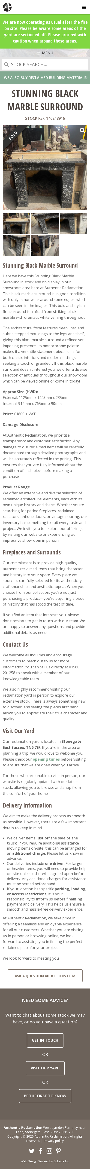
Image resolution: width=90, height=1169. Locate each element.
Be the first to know (45, 1096)
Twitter (32, 1151)
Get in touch (45, 1040)
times (54, 759)
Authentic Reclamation (7, 7)
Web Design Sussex (35, 1161)
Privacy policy (54, 1140)
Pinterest (58, 1151)
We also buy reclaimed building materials (45, 77)
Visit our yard (45, 1068)
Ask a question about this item (45, 975)
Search (6, 64)
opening (40, 759)
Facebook (40, 1151)
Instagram (49, 1151)
